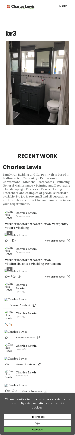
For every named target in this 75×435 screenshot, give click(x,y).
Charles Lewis (22, 167)
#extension (53, 263)
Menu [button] (63, 5)
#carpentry (60, 224)
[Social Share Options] (68, 240)
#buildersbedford (17, 224)
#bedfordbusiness (17, 263)
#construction (40, 224)
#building (22, 227)
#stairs (10, 227)
